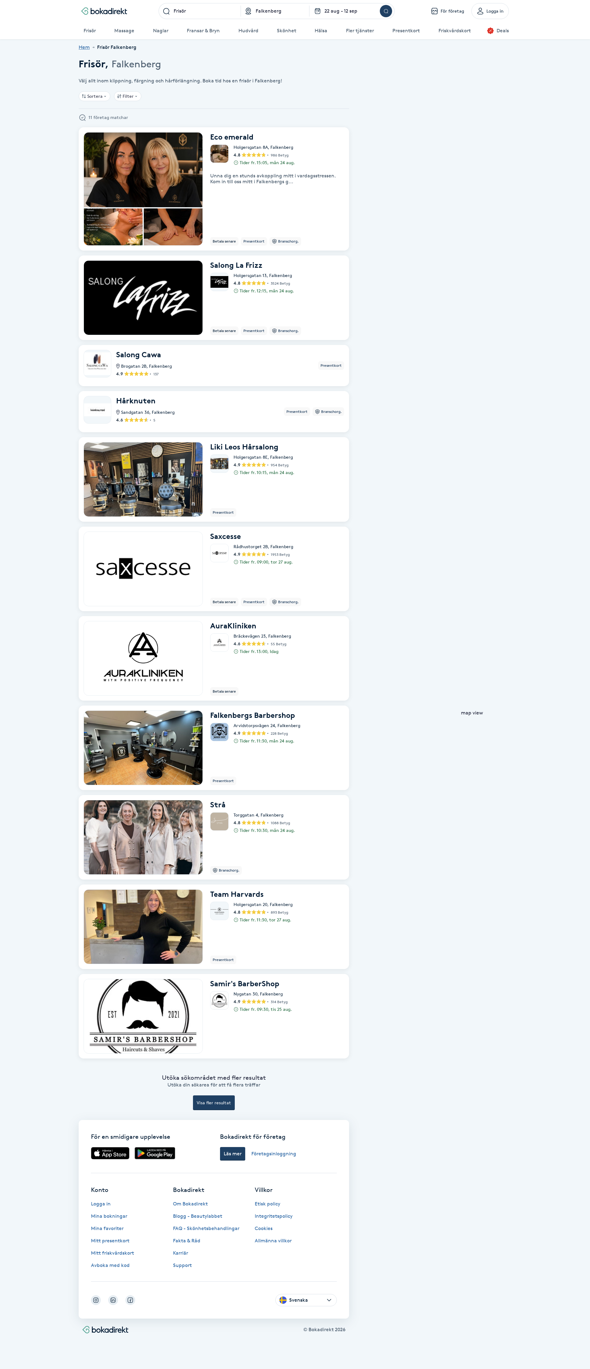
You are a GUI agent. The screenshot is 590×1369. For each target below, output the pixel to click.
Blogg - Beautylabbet (197, 1216)
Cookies (264, 1228)
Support (182, 1265)
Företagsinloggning (273, 1154)
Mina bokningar (109, 1216)
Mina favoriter (107, 1228)
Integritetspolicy (274, 1216)
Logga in (101, 1204)
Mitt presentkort (110, 1241)
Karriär (180, 1253)
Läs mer (233, 1154)
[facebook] (130, 1300)
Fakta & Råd (186, 1241)
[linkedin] (113, 1300)
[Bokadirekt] (104, 11)
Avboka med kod (110, 1265)
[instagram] (96, 1300)
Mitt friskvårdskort (112, 1253)
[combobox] (200, 11)
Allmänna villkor (273, 1241)
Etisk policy (267, 1204)
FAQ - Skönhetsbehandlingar (206, 1228)
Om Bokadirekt (190, 1204)
